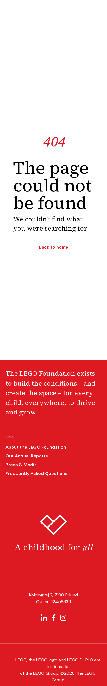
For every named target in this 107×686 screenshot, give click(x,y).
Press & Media (21, 465)
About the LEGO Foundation (35, 447)
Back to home (53, 247)
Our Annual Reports (26, 456)
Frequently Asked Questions (36, 473)
